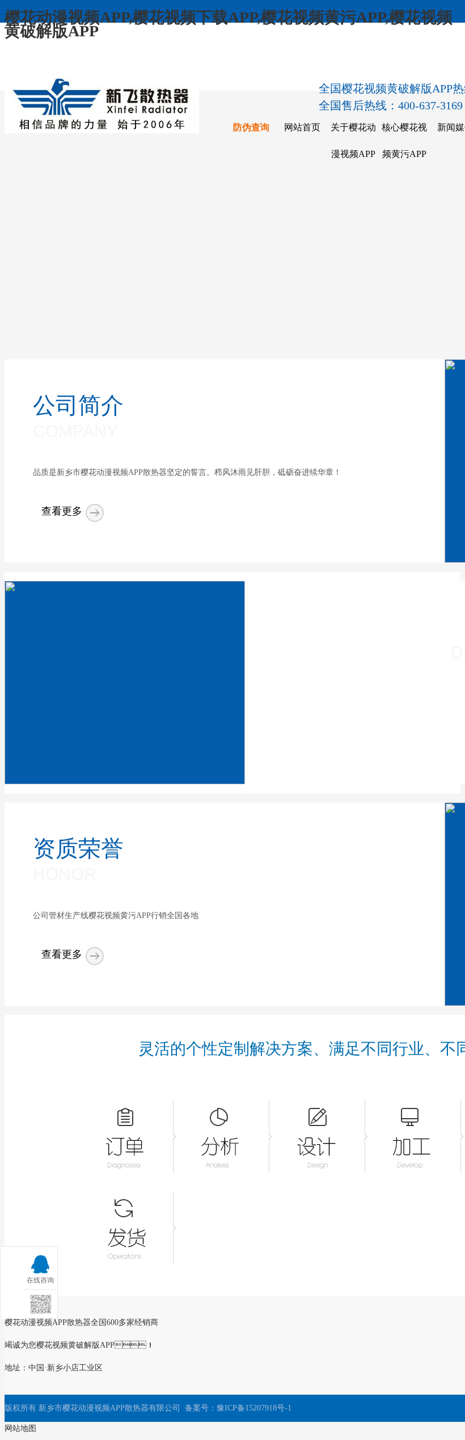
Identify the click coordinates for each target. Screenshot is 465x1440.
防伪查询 (251, 127)
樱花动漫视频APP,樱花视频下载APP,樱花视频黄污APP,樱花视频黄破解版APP (229, 24)
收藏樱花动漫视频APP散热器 (73, 60)
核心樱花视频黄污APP (404, 140)
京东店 (430, 60)
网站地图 (20, 1428)
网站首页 (302, 127)
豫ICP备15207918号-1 (254, 1408)
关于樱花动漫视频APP (353, 140)
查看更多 (61, 511)
